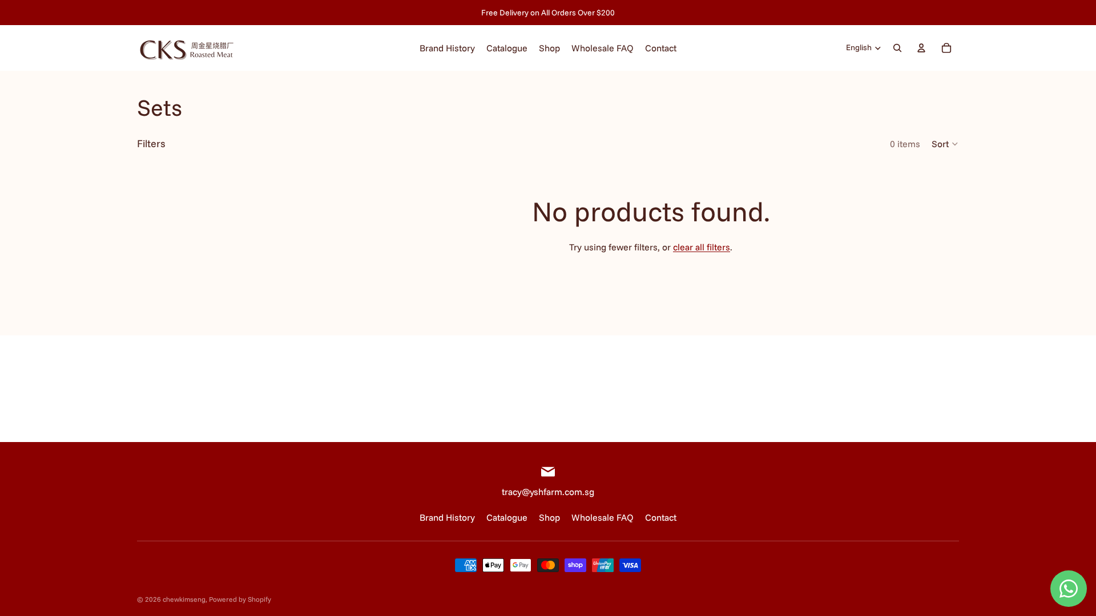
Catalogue (506, 517)
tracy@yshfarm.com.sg (548, 491)
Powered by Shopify (240, 599)
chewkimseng (184, 599)
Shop (549, 517)
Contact (660, 517)
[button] (945, 143)
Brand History (447, 517)
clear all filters (701, 247)
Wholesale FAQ (602, 517)
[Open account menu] (921, 47)
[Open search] (897, 47)
